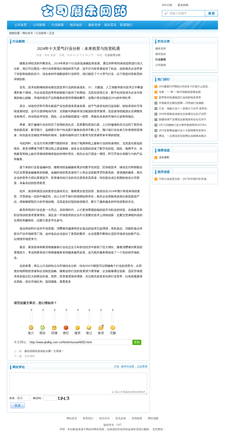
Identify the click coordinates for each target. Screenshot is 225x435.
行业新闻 (57, 25)
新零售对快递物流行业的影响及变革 (180, 97)
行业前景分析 (113, 55)
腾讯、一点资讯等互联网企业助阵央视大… (184, 135)
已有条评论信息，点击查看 (130, 366)
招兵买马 (109, 25)
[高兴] (31, 329)
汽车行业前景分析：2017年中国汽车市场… (184, 178)
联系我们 (125, 25)
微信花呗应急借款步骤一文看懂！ (44, 351)
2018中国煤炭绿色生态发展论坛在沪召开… (184, 114)
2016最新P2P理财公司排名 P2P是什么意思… (184, 86)
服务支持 (94, 25)
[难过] (89, 329)
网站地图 (153, 418)
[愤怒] (65, 329)
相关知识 (76, 25)
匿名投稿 (183, 5)
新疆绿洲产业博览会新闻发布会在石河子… (184, 119)
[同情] (54, 329)
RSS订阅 (167, 5)
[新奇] (100, 329)
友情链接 (137, 418)
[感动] (42, 329)
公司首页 (21, 25)
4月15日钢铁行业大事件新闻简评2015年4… (184, 124)
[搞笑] (77, 329)
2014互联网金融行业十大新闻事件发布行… (184, 130)
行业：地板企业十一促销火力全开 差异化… (184, 108)
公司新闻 (39, 25)
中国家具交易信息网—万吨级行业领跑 (181, 103)
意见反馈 (120, 418)
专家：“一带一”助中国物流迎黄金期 (180, 92)
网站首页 (27, 33)
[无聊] (112, 329)
